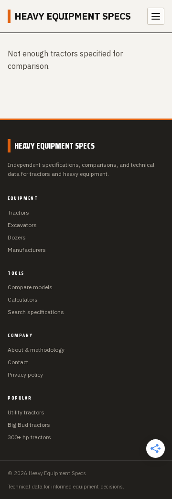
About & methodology (36, 349)
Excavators (22, 224)
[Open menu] (155, 16)
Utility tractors (26, 412)
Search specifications (36, 311)
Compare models (30, 287)
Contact (18, 362)
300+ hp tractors (29, 437)
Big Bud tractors (29, 424)
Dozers (17, 237)
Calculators (23, 299)
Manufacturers (27, 249)
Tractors (18, 212)
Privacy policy (25, 374)
